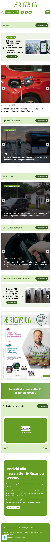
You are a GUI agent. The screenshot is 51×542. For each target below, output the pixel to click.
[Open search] (2, 12)
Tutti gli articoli (42, 25)
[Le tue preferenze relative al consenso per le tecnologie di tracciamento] (4, 537)
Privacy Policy (9, 537)
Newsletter (10, 12)
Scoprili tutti (43, 406)
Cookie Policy (20, 537)
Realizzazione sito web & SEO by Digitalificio (19, 528)
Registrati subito (13, 507)
